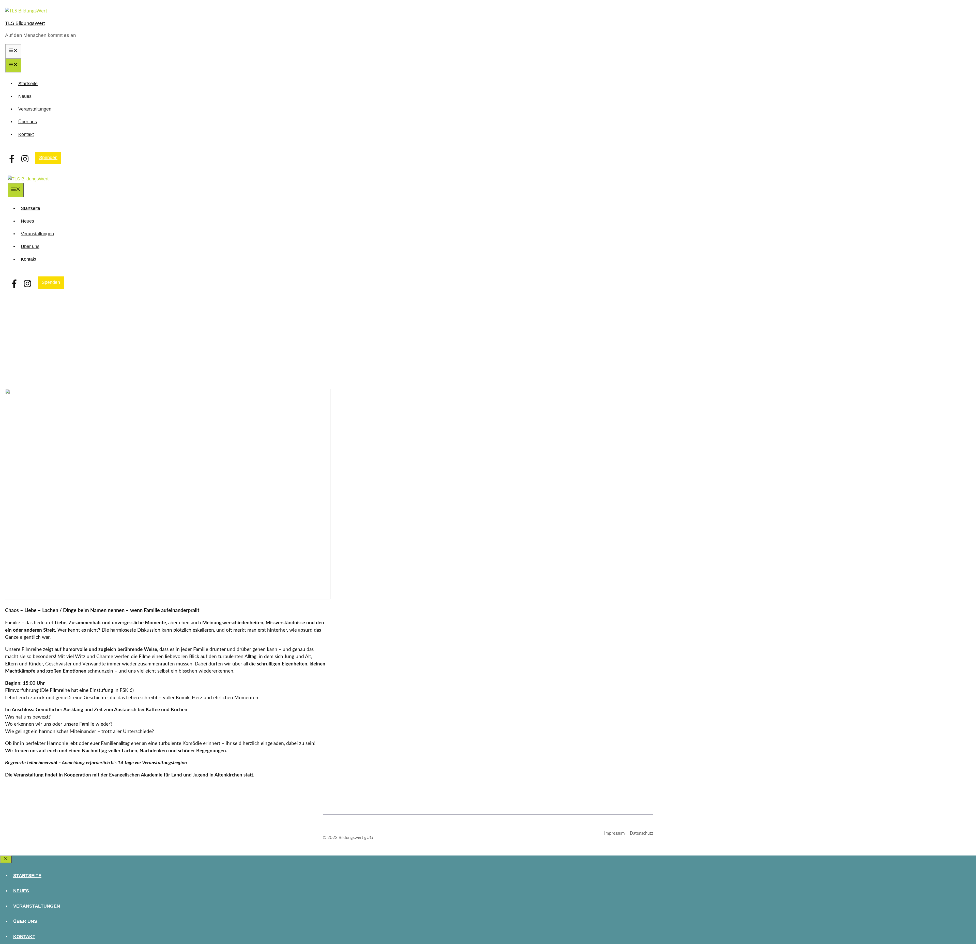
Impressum (614, 833)
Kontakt (26, 134)
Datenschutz (641, 833)
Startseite (28, 83)
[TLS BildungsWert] (28, 178)
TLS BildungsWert (25, 23)
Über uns (27, 121)
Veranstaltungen (34, 109)
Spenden (48, 157)
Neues (25, 96)
